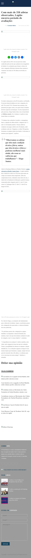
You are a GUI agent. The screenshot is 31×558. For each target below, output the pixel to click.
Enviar (5, 544)
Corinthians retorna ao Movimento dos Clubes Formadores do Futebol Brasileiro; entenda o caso (15, 398)
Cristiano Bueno (11, 25)
